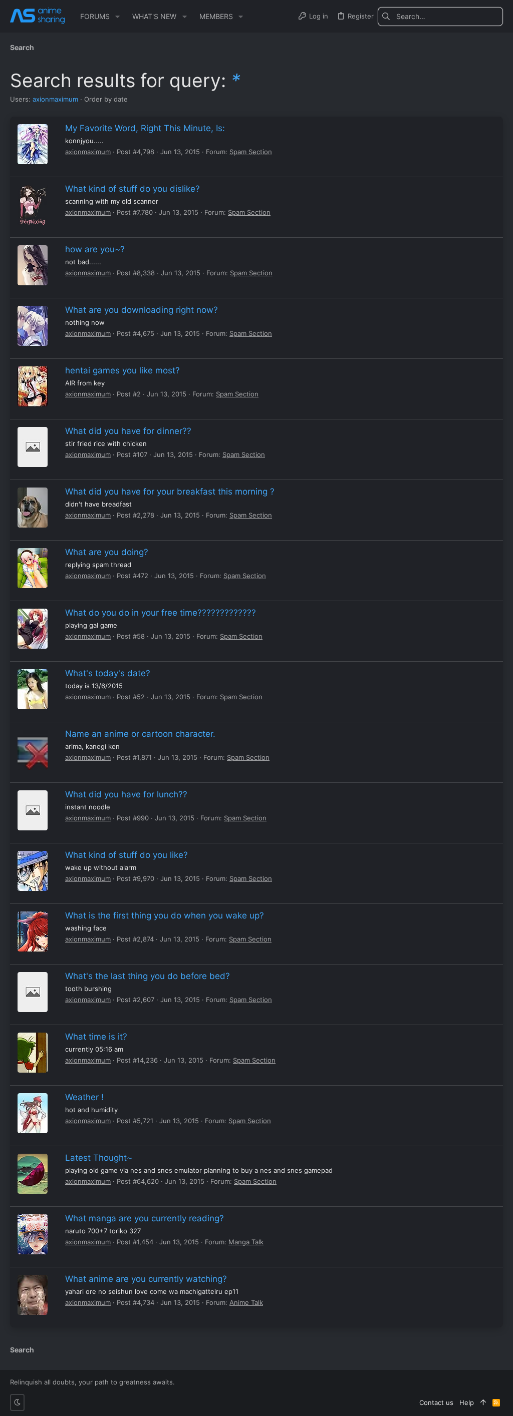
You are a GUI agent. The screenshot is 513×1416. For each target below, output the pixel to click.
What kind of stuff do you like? (126, 855)
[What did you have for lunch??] (33, 810)
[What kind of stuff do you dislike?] (33, 205)
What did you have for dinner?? (128, 431)
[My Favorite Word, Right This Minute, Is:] (33, 144)
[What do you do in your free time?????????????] (33, 629)
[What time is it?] (33, 1053)
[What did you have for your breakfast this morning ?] (33, 508)
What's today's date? (107, 673)
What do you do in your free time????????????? (160, 613)
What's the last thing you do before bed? (147, 976)
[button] (117, 16)
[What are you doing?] (33, 568)
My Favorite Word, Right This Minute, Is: (145, 128)
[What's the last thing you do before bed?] (33, 992)
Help (466, 1402)
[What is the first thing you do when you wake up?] (33, 931)
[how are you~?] (33, 265)
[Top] (483, 1402)
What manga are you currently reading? (144, 1218)
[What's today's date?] (33, 689)
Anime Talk (246, 1302)
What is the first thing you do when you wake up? (164, 915)
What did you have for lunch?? (126, 794)
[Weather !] (33, 1113)
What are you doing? (106, 552)
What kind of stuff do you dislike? (132, 189)
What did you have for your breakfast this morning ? (170, 492)
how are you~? (95, 249)
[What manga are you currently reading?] (33, 1234)
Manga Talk (246, 1242)
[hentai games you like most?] (33, 386)
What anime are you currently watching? (146, 1279)
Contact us (436, 1402)
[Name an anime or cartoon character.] (33, 750)
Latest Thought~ (98, 1158)
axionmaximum (55, 99)
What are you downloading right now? (141, 310)
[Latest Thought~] (33, 1174)
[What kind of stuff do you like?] (33, 871)
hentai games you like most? (122, 370)
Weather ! (84, 1097)
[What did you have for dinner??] (33, 447)
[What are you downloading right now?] (33, 326)
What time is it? (96, 1037)
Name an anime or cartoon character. (140, 734)
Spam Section (250, 152)
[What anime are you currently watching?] (33, 1295)
